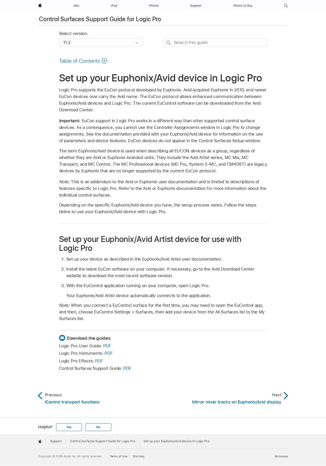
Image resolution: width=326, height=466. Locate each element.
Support (56, 441)
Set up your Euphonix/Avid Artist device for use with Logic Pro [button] (150, 243)
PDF (107, 345)
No (98, 427)
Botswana (281, 456)
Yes (69, 427)
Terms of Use (118, 456)
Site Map (138, 456)
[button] (286, 5)
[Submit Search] (168, 42)
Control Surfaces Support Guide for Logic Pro (100, 19)
